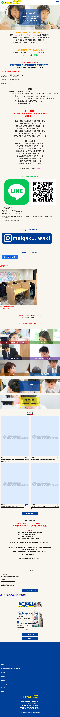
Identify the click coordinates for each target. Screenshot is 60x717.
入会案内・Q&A (4, 684)
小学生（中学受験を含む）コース (15, 342)
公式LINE (37, 55)
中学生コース (45, 343)
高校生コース (15, 358)
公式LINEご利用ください (30, 176)
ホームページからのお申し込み (26, 35)
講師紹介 (30, 638)
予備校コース (15, 374)
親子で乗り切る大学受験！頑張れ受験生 (10, 576)
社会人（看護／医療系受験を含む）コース (45, 358)
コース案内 (3, 672)
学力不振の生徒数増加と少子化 (8, 581)
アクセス (30, 634)
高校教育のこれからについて (7, 585)
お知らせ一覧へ (29, 590)
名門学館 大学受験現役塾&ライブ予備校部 (10, 668)
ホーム (2, 664)
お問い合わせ (34, 52)
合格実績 (3, 676)
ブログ (2, 691)
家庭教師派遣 (45, 374)
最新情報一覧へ (29, 513)
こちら (37, 168)
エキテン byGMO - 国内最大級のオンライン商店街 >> (13, 595)
